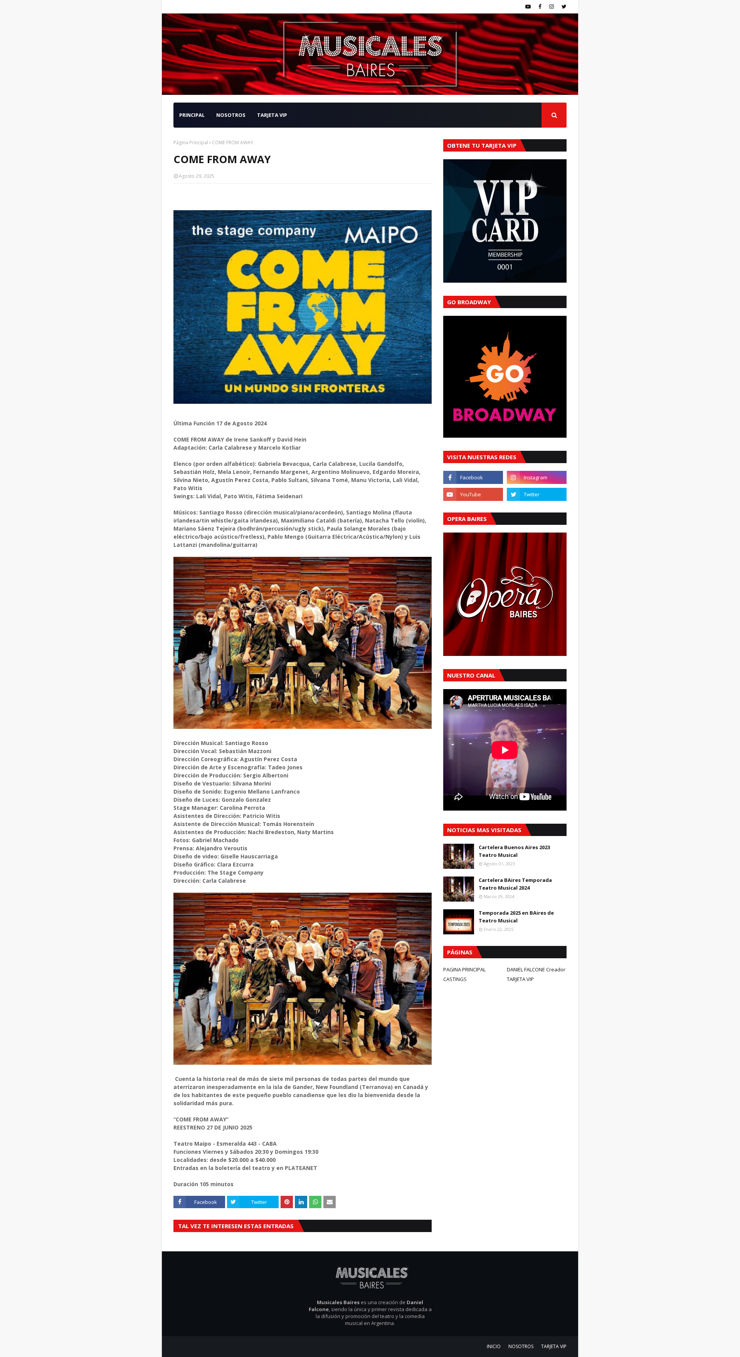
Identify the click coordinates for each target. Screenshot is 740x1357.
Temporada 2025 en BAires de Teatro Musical (516, 916)
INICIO (494, 1346)
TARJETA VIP (520, 979)
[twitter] (563, 6)
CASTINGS (455, 979)
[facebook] (539, 6)
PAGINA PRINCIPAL (464, 969)
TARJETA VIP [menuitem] (272, 114)
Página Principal (190, 142)
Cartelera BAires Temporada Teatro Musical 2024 (515, 884)
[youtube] (528, 6)
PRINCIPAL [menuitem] (192, 114)
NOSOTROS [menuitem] (231, 114)
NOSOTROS (520, 1346)
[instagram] (551, 6)
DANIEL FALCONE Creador (536, 969)
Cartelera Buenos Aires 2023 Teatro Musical (514, 851)
